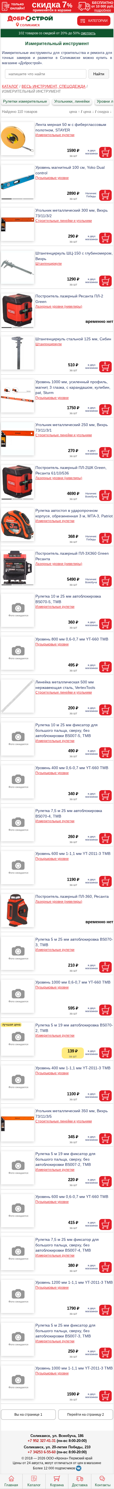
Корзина (57, 1485)
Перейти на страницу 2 (85, 1415)
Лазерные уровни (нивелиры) (58, 306)
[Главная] (30, 18)
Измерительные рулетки (54, 135)
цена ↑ (74, 112)
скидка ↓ (104, 112)
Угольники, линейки (72, 101)
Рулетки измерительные (25, 101)
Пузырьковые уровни (52, 178)
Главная (11, 1485)
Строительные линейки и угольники (63, 221)
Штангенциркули (48, 264)
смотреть (88, 33)
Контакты (102, 1485)
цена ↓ (88, 112)
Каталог (34, 1485)
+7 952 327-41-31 (42, 1441)
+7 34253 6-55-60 (42, 1452)
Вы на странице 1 (28, 1415)
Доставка (79, 1485)
